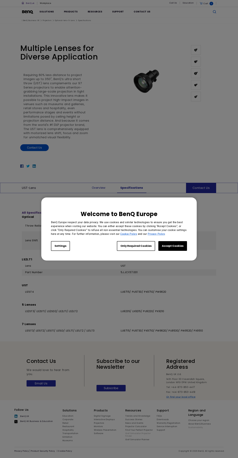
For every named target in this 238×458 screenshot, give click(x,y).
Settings (60, 246)
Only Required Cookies (136, 246)
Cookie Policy (128, 233)
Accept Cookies (172, 246)
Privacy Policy (156, 233)
